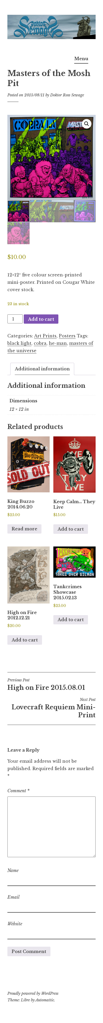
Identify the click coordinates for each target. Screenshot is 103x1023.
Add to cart (41, 319)
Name (12, 870)
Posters (67, 335)
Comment (18, 790)
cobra (40, 343)
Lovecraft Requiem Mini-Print (54, 708)
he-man (58, 343)
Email (13, 897)
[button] (86, 124)
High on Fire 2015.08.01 (46, 684)
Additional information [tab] (42, 368)
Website (14, 923)
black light (19, 343)
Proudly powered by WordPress (32, 993)
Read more (24, 528)
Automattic (44, 1000)
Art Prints (45, 335)
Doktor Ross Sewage (67, 95)
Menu (81, 58)
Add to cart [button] (71, 529)
